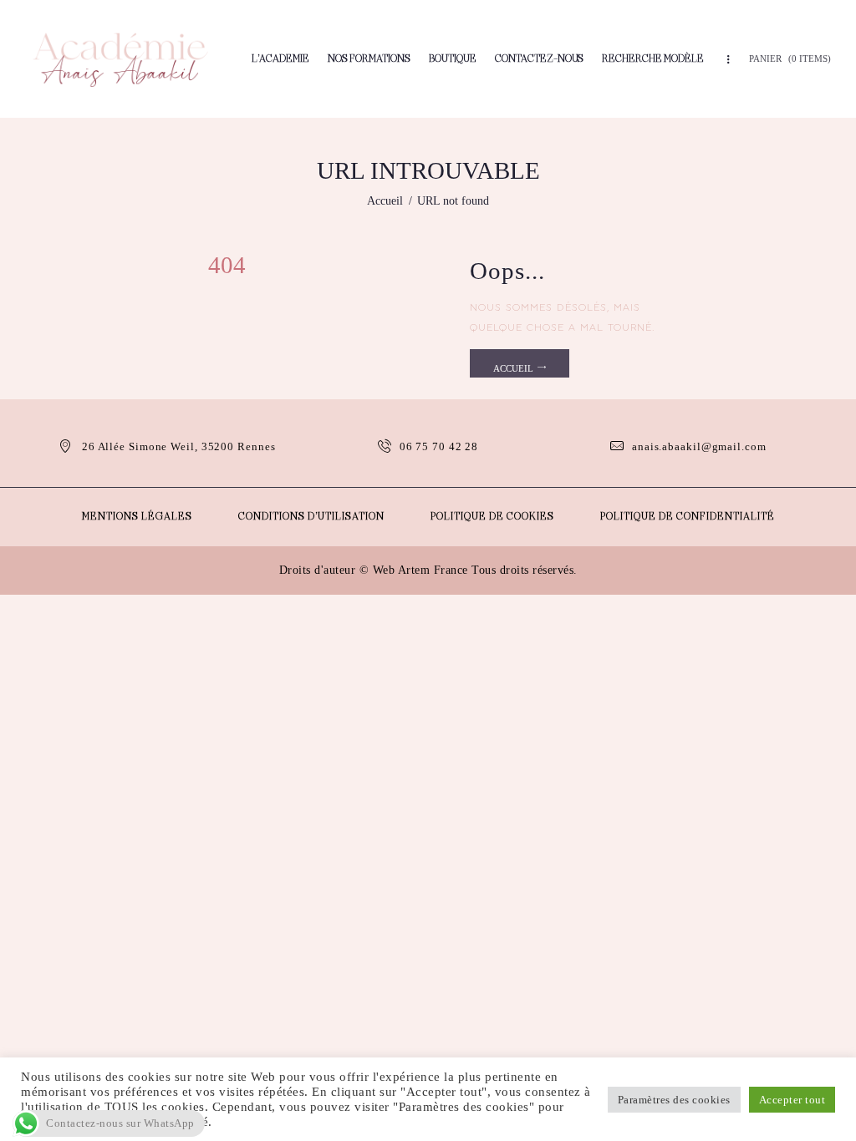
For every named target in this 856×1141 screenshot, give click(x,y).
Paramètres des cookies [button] (674, 1099)
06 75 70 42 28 (439, 446)
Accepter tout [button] (792, 1099)
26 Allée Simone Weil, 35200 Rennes (179, 446)
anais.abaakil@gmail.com (699, 446)
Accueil (385, 201)
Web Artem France (420, 570)
